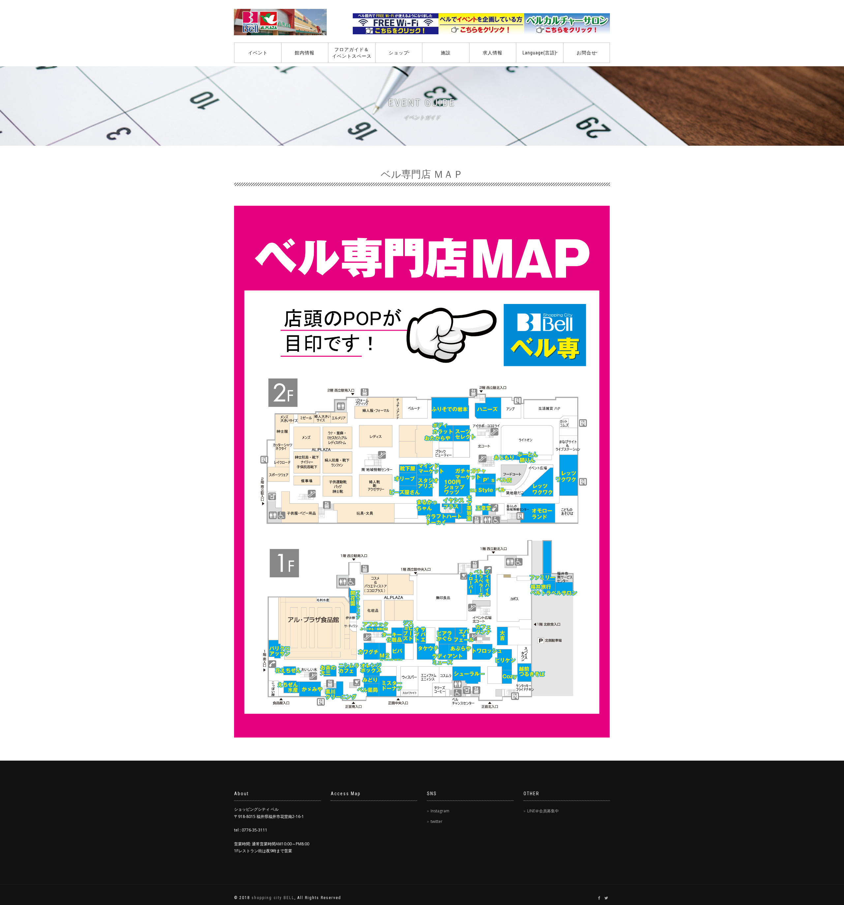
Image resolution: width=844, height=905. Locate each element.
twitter (436, 821)
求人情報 (492, 52)
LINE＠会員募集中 (543, 811)
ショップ (398, 52)
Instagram (440, 811)
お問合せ (586, 52)
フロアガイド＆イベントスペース (352, 53)
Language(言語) (540, 52)
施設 (446, 52)
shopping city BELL (273, 897)
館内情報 (305, 52)
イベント (258, 52)
